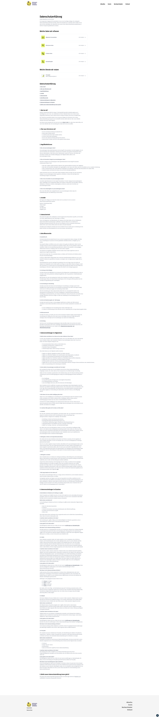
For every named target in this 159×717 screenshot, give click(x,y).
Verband (127, 4)
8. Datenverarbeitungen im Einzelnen (47, 102)
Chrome (45, 581)
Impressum (29, 708)
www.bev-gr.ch (78, 676)
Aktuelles (102, 4)
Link (57, 469)
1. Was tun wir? (43, 86)
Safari (45, 582)
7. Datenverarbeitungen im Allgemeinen (48, 100)
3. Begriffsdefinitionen (44, 91)
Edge (45, 584)
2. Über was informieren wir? (45, 89)
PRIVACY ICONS (66, 122)
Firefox (45, 585)
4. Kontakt (42, 93)
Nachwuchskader (118, 4)
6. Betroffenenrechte (44, 97)
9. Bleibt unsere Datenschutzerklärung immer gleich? (50, 104)
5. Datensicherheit (43, 95)
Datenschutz (29, 710)
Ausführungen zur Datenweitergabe (72, 525)
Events (109, 4)
